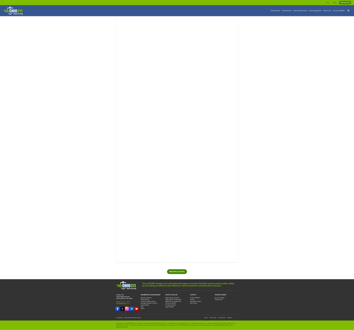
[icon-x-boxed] (122, 307)
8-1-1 (129, 303)
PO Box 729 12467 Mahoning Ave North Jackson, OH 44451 (124, 296)
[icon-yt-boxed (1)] (136, 307)
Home (206, 317)
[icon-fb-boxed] (117, 307)
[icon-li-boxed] (132, 307)
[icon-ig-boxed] (127, 307)
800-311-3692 (125, 302)
